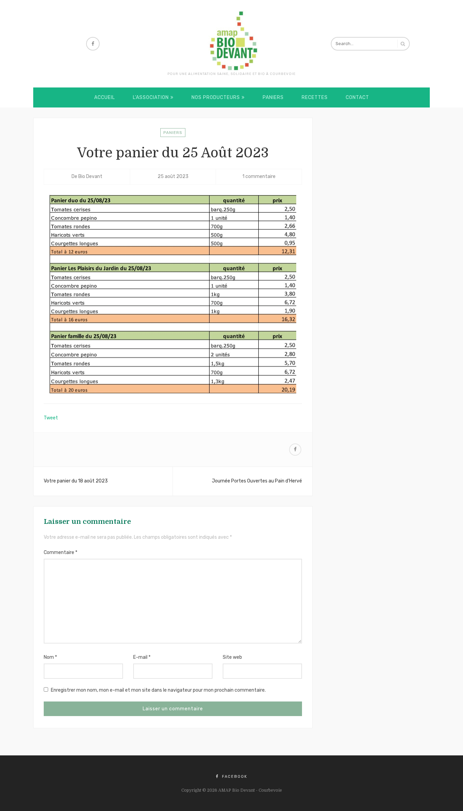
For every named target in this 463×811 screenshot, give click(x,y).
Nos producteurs (216, 97)
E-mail (141, 657)
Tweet (51, 418)
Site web (232, 657)
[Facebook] (93, 44)
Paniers (273, 97)
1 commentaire (259, 176)
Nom (50, 657)
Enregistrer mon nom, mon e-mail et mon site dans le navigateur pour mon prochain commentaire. (158, 690)
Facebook (233, 776)
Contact (357, 97)
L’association (151, 97)
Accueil (104, 97)
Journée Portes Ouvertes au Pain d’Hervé (257, 481)
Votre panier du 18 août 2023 (76, 481)
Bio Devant (90, 176)
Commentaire (60, 552)
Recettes (315, 97)
